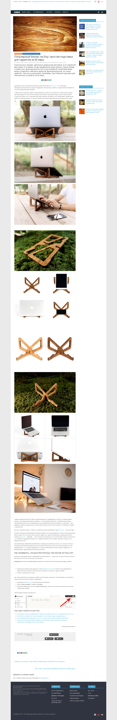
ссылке (24, 547)
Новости (65, 12)
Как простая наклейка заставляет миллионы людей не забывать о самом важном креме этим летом (55, 1)
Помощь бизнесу (74, 698)
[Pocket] (47, 80)
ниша (60, 62)
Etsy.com (53, 86)
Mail (60, 638)
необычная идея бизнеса (52, 62)
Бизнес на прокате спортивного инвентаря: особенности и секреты (39, 661)
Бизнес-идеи (26, 12)
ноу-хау (64, 62)
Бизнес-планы (73, 690)
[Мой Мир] (45, 80)
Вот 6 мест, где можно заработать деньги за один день (56, 668)
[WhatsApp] (49, 80)
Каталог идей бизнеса (57, 690)
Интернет (50, 12)
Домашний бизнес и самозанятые (31, 53)
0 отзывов (25, 62)
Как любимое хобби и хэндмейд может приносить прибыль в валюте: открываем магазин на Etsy (45, 614)
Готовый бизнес (38, 12)
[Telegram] (50, 80)
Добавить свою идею (57, 695)
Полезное (57, 12)
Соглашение (91, 698)
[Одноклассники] (43, 80)
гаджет (44, 62)
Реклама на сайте (93, 695)
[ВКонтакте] (42, 80)
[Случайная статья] (102, 12)
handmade (32, 62)
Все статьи (91, 690)
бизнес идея (39, 62)
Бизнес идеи (18, 53)
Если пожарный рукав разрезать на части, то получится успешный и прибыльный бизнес (42, 618)
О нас (89, 693)
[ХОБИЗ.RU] (17, 12)
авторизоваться (43, 678)
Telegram (50, 638)
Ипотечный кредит (75, 693)
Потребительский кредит (76, 695)
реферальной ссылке (48, 569)
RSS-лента (54, 698)
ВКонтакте (54, 634)
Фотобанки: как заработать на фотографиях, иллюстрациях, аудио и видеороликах (41, 616)
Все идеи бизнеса (56, 693)
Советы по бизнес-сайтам (77, 700)
